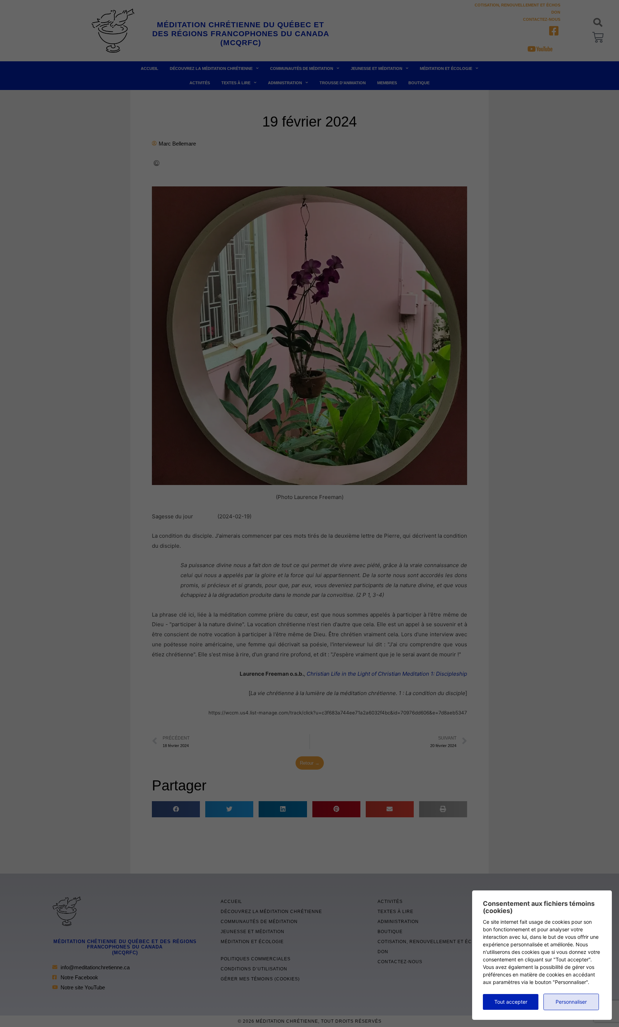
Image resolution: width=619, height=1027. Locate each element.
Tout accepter (510, 1002)
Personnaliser (571, 1002)
